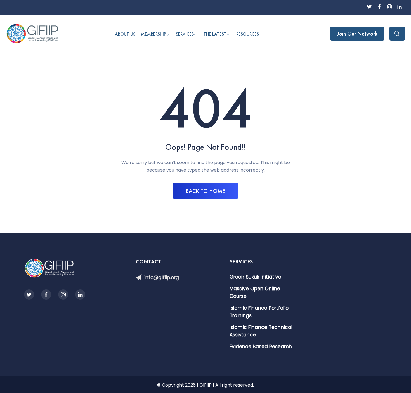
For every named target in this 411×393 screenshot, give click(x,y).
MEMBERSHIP (153, 34)
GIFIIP (205, 385)
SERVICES (185, 34)
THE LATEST (215, 34)
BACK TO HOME (205, 191)
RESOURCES (247, 34)
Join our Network (357, 33)
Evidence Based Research (261, 346)
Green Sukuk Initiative (255, 276)
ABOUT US (125, 34)
